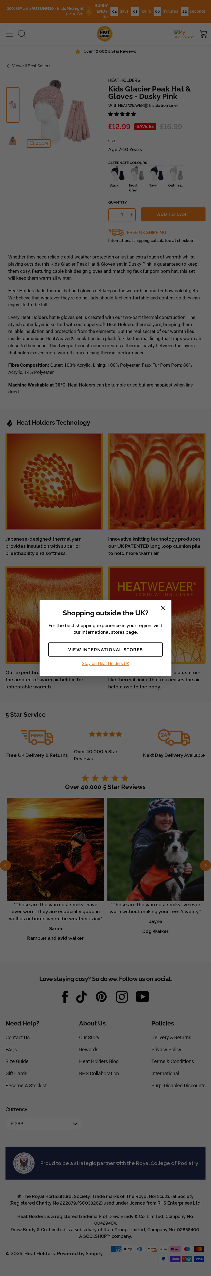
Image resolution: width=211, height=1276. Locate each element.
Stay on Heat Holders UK (105, 663)
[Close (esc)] (163, 608)
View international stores (105, 649)
